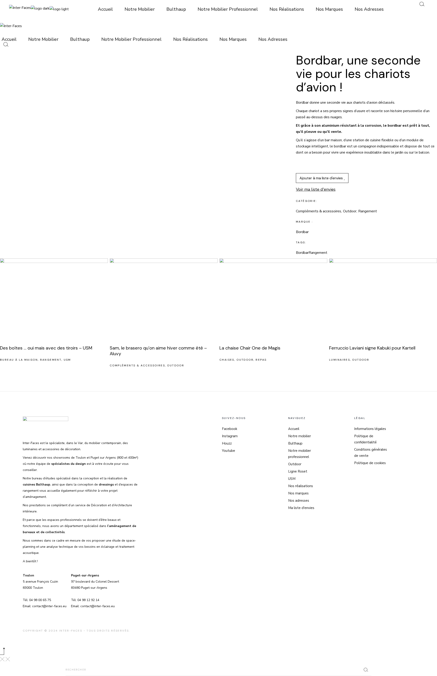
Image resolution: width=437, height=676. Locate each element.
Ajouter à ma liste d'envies (322, 178)
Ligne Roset (297, 471)
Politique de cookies (370, 463)
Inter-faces (70, 630)
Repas (261, 359)
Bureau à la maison (19, 359)
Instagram (230, 436)
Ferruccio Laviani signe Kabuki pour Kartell (372, 348)
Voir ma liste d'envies (315, 189)
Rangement (367, 211)
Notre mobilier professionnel (299, 453)
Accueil (293, 429)
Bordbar (302, 252)
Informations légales (370, 429)
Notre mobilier (299, 436)
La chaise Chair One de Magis (249, 348)
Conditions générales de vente (370, 452)
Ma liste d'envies (301, 508)
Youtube (228, 450)
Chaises (226, 359)
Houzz (227, 443)
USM (67, 359)
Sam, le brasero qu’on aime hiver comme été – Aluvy (158, 351)
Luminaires (339, 359)
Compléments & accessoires (318, 211)
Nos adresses (298, 500)
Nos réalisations (300, 486)
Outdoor (349, 211)
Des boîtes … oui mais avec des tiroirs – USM (46, 348)
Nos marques (298, 493)
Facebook (229, 429)
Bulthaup (295, 443)
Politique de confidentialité (365, 439)
